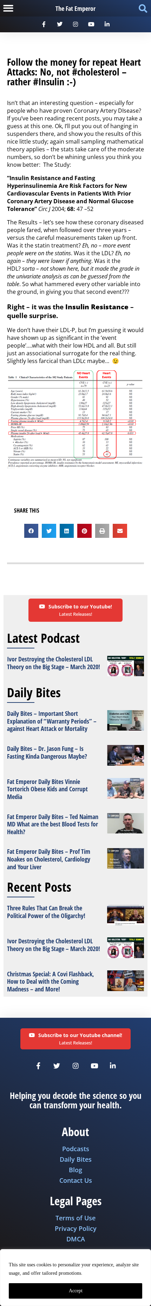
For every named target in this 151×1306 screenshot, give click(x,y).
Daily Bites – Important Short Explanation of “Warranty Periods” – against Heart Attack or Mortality (52, 721)
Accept (76, 1290)
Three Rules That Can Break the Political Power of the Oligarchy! (46, 912)
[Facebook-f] (44, 24)
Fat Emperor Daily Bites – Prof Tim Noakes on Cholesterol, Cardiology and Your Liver (48, 859)
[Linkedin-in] (107, 24)
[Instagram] (76, 24)
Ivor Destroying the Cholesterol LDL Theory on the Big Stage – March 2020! (53, 663)
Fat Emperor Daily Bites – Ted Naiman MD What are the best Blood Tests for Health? (52, 824)
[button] (8, 8)
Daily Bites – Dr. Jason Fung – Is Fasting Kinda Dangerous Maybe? (47, 752)
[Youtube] (91, 24)
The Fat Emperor (75, 8)
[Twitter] (60, 24)
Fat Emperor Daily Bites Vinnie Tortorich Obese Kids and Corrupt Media (47, 789)
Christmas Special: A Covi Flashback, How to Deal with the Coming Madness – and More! (50, 981)
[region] (75, 1277)
